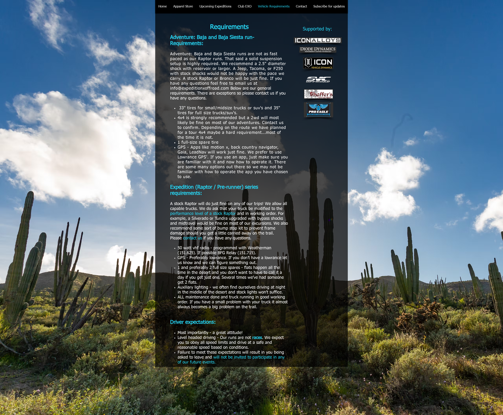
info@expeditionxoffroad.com (199, 88)
